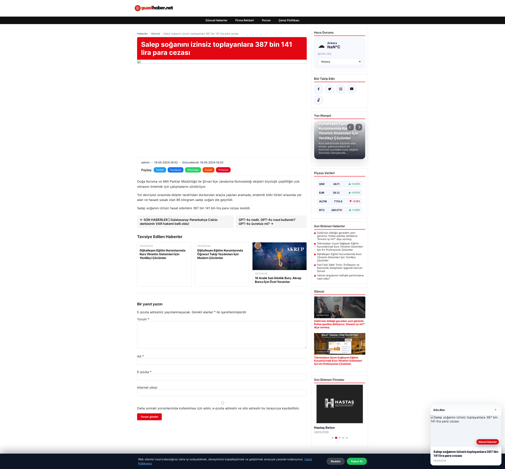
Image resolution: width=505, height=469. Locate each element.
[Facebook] (318, 89)
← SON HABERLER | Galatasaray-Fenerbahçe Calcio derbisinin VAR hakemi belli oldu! (179, 222)
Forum (266, 20)
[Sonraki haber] (358, 127)
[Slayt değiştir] (332, 438)
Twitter (160, 169)
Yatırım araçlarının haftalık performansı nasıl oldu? (340, 277)
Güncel (155, 33)
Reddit (208, 169)
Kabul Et (357, 461)
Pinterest (223, 169)
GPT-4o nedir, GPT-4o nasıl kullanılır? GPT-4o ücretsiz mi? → (267, 222)
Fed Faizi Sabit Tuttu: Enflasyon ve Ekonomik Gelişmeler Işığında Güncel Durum (339, 268)
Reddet (335, 461)
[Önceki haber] (350, 127)
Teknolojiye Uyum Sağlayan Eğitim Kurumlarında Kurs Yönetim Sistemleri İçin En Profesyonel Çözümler (340, 246)
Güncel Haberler (216, 20)
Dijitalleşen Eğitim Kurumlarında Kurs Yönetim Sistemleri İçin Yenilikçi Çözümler (339, 257)
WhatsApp (193, 169)
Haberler (142, 33)
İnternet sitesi (147, 387)
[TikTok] (318, 100)
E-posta (144, 372)
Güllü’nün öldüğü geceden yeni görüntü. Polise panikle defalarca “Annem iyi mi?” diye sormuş (337, 236)
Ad (140, 356)
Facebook (175, 169)
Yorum (143, 319)
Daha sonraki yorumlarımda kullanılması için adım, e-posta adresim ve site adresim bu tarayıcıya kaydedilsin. (218, 408)
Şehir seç (325, 53)
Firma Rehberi (244, 20)
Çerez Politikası (289, 20)
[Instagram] (340, 89)
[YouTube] (351, 89)
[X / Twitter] (329, 89)
